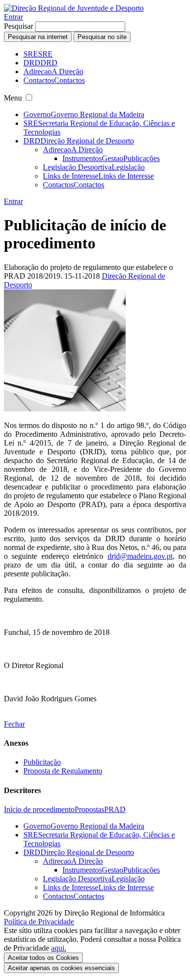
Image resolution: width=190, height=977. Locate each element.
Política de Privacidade (39, 921)
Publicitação (42, 762)
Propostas (89, 809)
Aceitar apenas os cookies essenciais (61, 968)
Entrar (13, 17)
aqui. (58, 948)
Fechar (14, 724)
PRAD (115, 809)
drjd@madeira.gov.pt (140, 556)
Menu (13, 98)
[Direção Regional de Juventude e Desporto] (74, 8)
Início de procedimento (39, 809)
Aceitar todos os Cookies (43, 957)
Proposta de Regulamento (62, 771)
